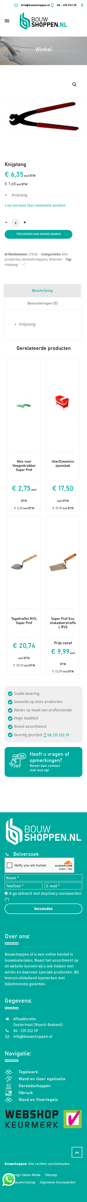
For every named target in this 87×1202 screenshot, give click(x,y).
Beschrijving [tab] (42, 290)
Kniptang (11, 265)
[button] (74, 84)
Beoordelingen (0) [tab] (42, 303)
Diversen (55, 259)
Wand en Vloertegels (38, 1100)
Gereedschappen (34, 259)
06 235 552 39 (58, 735)
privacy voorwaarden (63, 893)
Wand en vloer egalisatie (42, 1079)
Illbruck (26, 1093)
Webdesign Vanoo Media (22, 1175)
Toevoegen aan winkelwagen (38, 234)
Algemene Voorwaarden (57, 1182)
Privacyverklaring (22, 1182)
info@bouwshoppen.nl (35, 5)
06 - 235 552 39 (66, 5)
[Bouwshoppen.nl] (43, 21)
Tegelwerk (28, 1072)
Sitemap (51, 1175)
